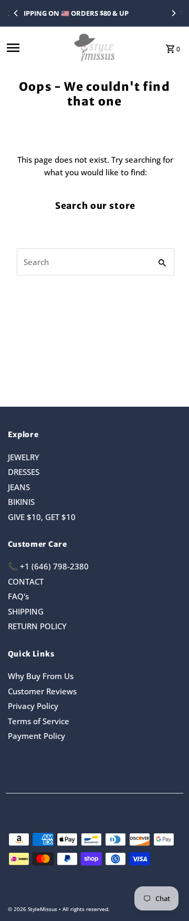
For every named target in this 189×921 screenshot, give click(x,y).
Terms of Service (38, 721)
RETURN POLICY (37, 626)
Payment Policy (36, 736)
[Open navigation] (36, 48)
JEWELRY (23, 457)
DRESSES (23, 472)
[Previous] (16, 13)
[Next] (173, 13)
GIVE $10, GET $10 (42, 517)
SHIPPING (26, 611)
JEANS (19, 487)
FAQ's (18, 596)
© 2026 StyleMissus (33, 909)
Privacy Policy (33, 706)
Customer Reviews (42, 691)
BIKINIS (21, 501)
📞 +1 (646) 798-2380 (48, 566)
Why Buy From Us (41, 676)
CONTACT (26, 581)
